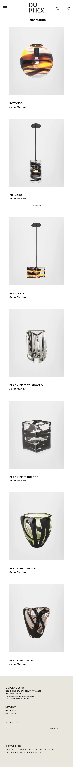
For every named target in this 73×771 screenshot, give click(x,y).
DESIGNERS (12, 749)
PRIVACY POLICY (48, 749)
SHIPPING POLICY (33, 753)
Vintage (33, 749)
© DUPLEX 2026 (13, 746)
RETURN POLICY (14, 753)
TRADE (23, 749)
